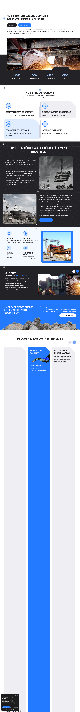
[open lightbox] (51, 284)
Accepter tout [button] (6, 707)
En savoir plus (12, 704)
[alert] (10, 702)
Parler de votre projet (68, 315)
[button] (73, 271)
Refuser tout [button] (14, 707)
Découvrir (11, 25)
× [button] (17, 695)
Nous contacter (24, 25)
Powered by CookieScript (10, 709)
